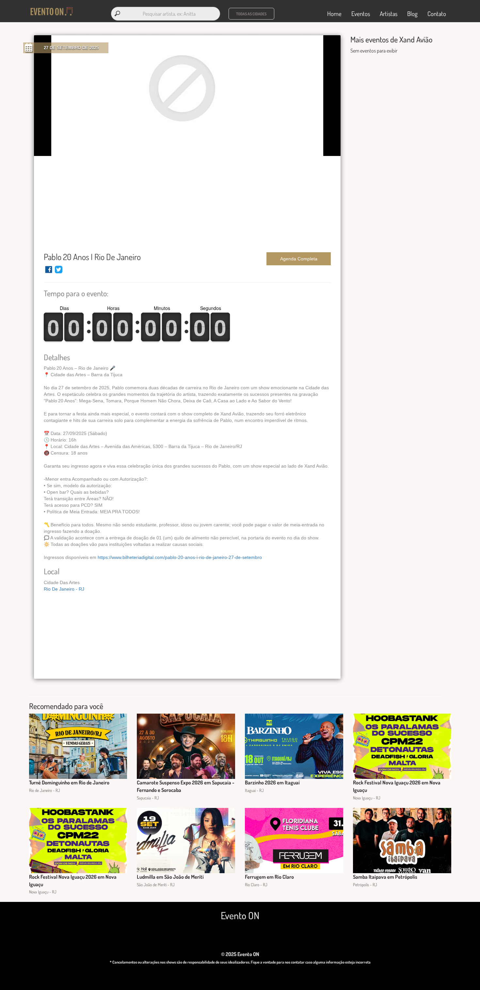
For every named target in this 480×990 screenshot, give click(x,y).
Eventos (360, 13)
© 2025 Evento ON (240, 954)
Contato (436, 13)
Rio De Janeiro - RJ (64, 589)
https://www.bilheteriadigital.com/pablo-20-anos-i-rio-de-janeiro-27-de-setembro (180, 557)
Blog (412, 13)
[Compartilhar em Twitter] (58, 272)
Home (334, 13)
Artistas (388, 13)
